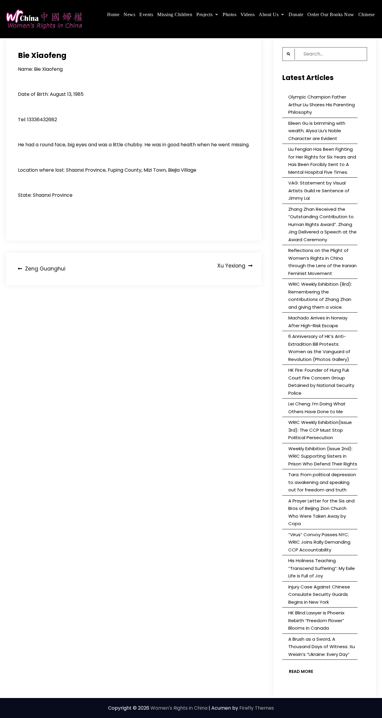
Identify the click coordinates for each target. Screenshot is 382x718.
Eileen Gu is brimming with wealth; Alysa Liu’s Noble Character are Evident (316, 131)
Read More (301, 671)
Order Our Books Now (330, 14)
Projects (204, 14)
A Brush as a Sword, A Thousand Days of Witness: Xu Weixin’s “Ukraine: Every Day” (321, 646)
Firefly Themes (256, 708)
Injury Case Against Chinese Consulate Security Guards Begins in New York (319, 594)
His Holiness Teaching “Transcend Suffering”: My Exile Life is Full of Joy (321, 568)
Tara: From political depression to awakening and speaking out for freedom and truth (322, 482)
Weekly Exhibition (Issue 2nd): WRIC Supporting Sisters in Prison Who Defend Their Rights (322, 456)
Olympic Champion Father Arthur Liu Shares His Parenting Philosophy (321, 104)
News (129, 14)
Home (113, 14)
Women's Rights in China (178, 708)
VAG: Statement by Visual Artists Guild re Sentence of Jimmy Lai (318, 190)
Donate (296, 14)
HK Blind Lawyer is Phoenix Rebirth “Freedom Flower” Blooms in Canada (316, 620)
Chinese (366, 14)
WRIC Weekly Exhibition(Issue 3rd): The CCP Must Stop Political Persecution (320, 430)
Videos (248, 14)
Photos (229, 14)
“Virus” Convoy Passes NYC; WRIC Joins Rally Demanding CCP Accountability (319, 542)
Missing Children (174, 14)
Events (146, 14)
